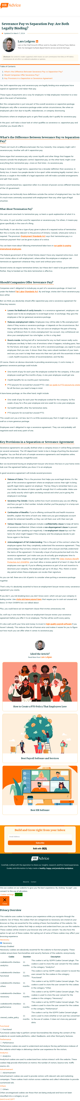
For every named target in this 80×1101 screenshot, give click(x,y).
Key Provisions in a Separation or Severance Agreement (28, 78)
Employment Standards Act (33, 236)
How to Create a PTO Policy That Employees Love (40, 706)
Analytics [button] (4, 1052)
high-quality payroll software (59, 624)
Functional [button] (4, 1026)
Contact (33, 882)
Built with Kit (40, 848)
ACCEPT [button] (18, 894)
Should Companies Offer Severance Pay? (22, 75)
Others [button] (3, 1086)
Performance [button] (5, 1039)
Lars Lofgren (46, 657)
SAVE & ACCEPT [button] (7, 1099)
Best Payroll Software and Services (40, 758)
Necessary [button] (4, 939)
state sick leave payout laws (29, 599)
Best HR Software (40, 810)
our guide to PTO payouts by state (64, 385)
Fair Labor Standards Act (26, 291)
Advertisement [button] (6, 1069)
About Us (26, 882)
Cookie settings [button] (7, 894)
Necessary (7, 943)
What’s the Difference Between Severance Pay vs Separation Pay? (33, 71)
